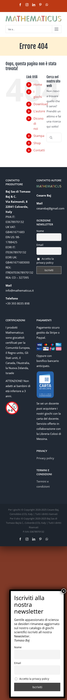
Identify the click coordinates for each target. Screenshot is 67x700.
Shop (37, 143)
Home (38, 85)
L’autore (39, 111)
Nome (40, 231)
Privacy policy (45, 458)
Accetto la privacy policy (45, 260)
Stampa (39, 136)
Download (41, 104)
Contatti (39, 150)
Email (39, 245)
